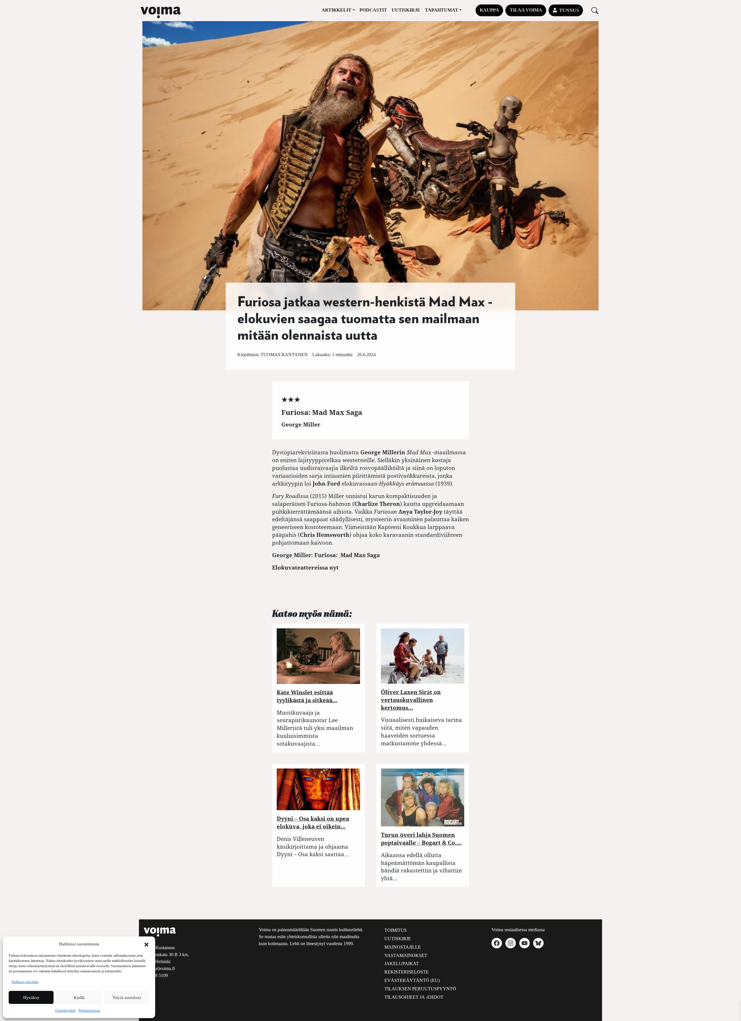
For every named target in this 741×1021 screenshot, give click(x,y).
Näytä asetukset (127, 997)
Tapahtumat (441, 10)
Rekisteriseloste (89, 1011)
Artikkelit (336, 10)
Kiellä (79, 997)
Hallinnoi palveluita (25, 982)
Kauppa (489, 10)
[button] (146, 944)
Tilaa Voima (526, 10)
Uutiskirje (406, 10)
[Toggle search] (595, 10)
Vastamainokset (405, 955)
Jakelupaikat (401, 963)
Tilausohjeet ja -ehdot (413, 997)
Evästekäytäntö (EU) (412, 980)
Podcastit (373, 10)
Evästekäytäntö (65, 1011)
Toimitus (395, 930)
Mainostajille (402, 947)
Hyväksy (31, 997)
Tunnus (569, 10)
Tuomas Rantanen (284, 354)
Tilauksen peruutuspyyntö (420, 988)
